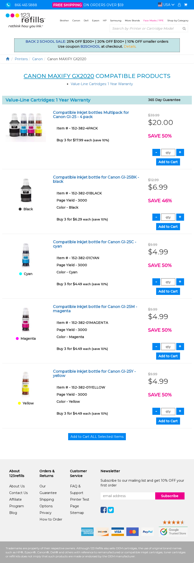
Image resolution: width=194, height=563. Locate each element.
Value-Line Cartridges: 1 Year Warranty (102, 84)
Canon (76, 20)
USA (166, 5)
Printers (21, 59)
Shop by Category (177, 20)
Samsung (115, 20)
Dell (86, 20)
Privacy (46, 513)
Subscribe (169, 496)
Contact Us (18, 493)
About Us (17, 486)
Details (130, 46)
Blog (13, 513)
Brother (64, 20)
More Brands (132, 20)
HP (104, 20)
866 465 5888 (26, 5)
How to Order (51, 519)
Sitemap (77, 513)
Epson (95, 20)
